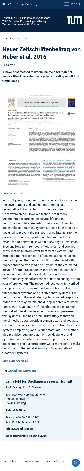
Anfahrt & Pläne (16, 410)
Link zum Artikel (13, 361)
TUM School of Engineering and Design (24, 21)
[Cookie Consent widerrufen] (76, 463)
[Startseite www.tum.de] (74, 20)
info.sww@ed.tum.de (19, 428)
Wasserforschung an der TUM (25, 435)
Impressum (32, 461)
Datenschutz (9, 461)
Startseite (7, 38)
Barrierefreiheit (55, 461)
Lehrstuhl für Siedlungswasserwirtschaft (26, 18)
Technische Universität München (21, 24)
